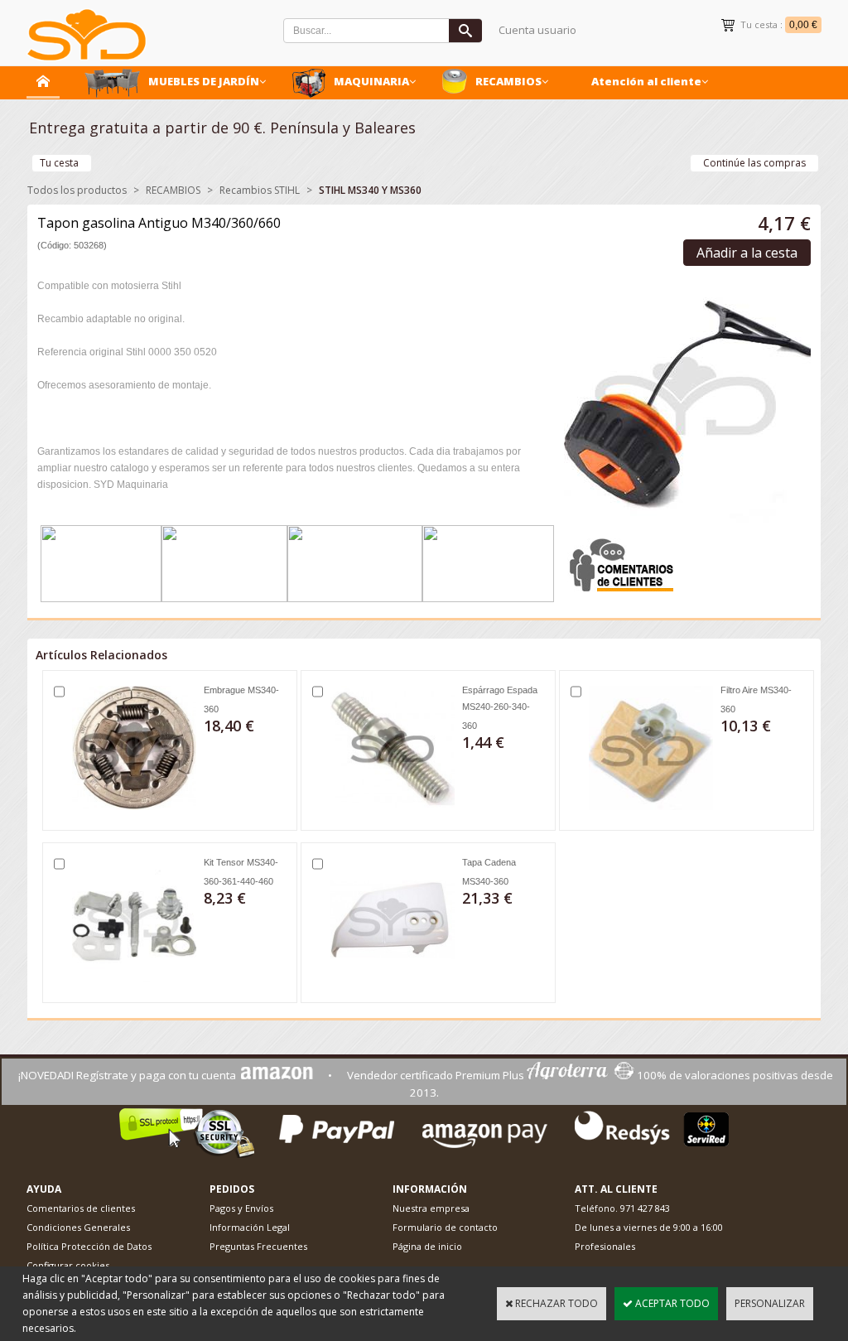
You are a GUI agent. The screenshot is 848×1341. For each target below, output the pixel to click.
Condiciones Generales (78, 1227)
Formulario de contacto (445, 1227)
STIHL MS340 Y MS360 (370, 190)
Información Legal (250, 1227)
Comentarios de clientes (80, 1208)
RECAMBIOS (508, 81)
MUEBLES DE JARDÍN (203, 81)
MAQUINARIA (371, 81)
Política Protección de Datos (89, 1246)
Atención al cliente (646, 81)
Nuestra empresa (431, 1208)
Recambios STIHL (259, 190)
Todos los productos (77, 190)
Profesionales (605, 1246)
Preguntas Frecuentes (258, 1246)
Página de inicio (427, 1246)
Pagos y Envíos (241, 1208)
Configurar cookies (67, 1265)
